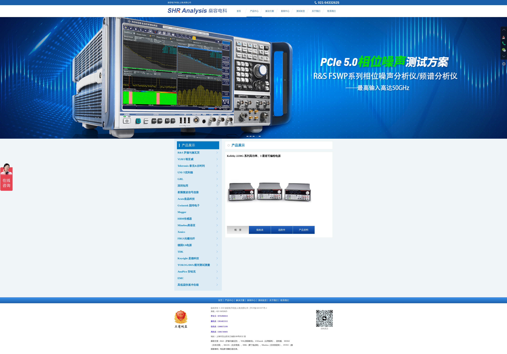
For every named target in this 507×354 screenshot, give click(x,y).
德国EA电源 (185, 245)
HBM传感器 (185, 218)
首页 (239, 11)
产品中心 (254, 11)
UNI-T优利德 (185, 172)
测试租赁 (300, 11)
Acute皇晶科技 (186, 198)
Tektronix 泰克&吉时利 (191, 165)
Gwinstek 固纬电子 (189, 205)
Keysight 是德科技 (188, 258)
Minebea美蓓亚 (186, 225)
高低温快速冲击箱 (188, 284)
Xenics (181, 231)
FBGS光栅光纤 (186, 238)
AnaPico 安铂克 (187, 271)
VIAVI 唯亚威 (185, 159)
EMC (181, 278)
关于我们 (316, 11)
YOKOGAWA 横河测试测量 (194, 264)
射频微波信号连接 (188, 192)
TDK (180, 251)
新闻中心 (285, 11)
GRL (180, 179)
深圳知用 (183, 185)
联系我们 (331, 11)
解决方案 (270, 11)
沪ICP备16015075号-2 (258, 308)
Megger (182, 212)
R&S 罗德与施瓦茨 (189, 152)
